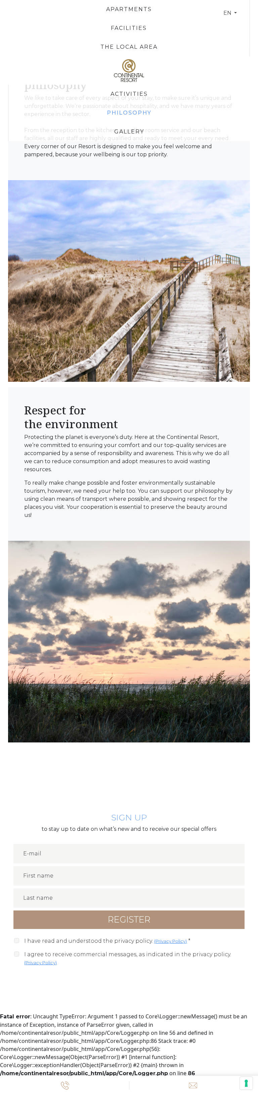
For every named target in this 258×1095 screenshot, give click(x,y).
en (228, 13)
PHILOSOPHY (129, 113)
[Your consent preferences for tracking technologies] (246, 1083)
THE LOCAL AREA (129, 47)
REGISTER (129, 919)
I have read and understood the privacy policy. (107, 941)
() (170, 941)
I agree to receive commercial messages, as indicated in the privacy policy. (127, 958)
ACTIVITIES (129, 94)
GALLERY (129, 131)
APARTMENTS (129, 9)
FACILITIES (129, 28)
